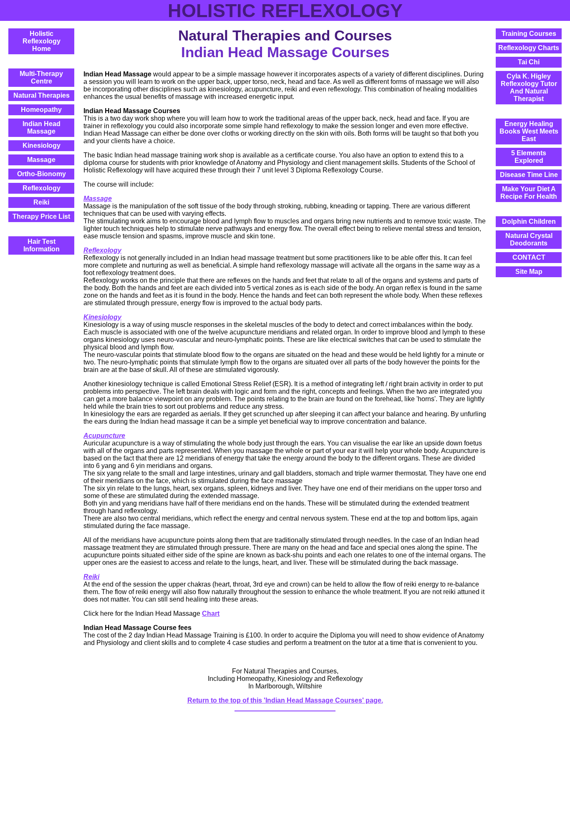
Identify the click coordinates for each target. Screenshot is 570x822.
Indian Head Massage (42, 127)
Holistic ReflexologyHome (42, 41)
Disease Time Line (529, 174)
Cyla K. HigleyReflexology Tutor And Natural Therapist (529, 87)
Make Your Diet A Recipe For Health (528, 192)
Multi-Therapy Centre (41, 77)
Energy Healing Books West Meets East (528, 131)
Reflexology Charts (528, 47)
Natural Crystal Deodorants (528, 239)
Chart (210, 613)
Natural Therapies (41, 95)
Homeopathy (41, 109)
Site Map (528, 271)
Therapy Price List (41, 216)
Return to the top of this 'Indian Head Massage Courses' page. (285, 700)
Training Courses (529, 33)
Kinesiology (42, 145)
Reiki (41, 202)
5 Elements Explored (528, 156)
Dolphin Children (529, 221)
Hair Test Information (41, 245)
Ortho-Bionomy (41, 173)
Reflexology (42, 188)
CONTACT (528, 257)
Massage (41, 159)
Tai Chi (529, 62)
